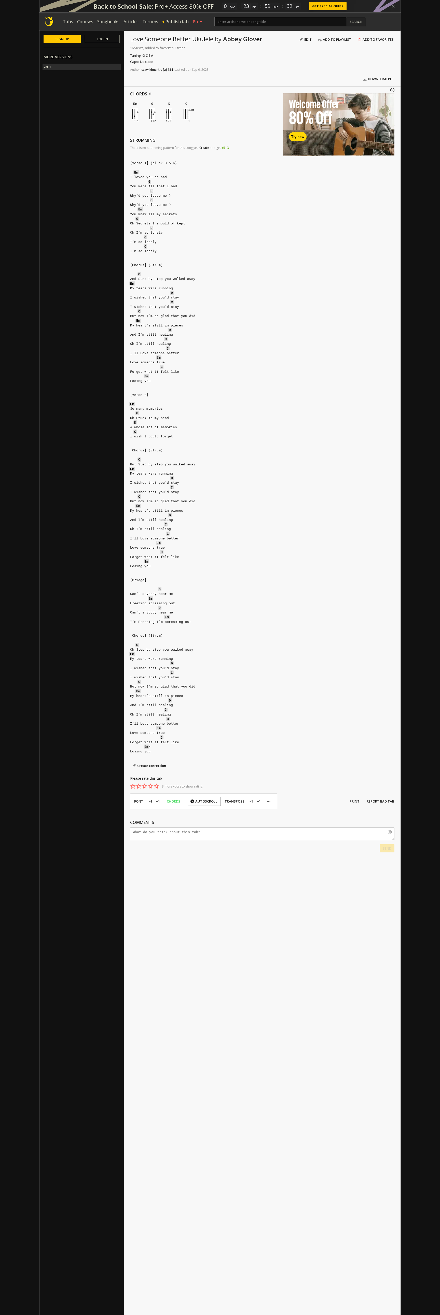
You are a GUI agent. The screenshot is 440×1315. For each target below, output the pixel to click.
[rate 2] (139, 786)
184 (170, 69)
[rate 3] (145, 786)
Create (204, 148)
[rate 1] (133, 786)
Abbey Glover (242, 39)
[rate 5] (156, 786)
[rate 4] (150, 786)
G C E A (147, 55)
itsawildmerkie (151, 69)
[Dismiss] (393, 6)
